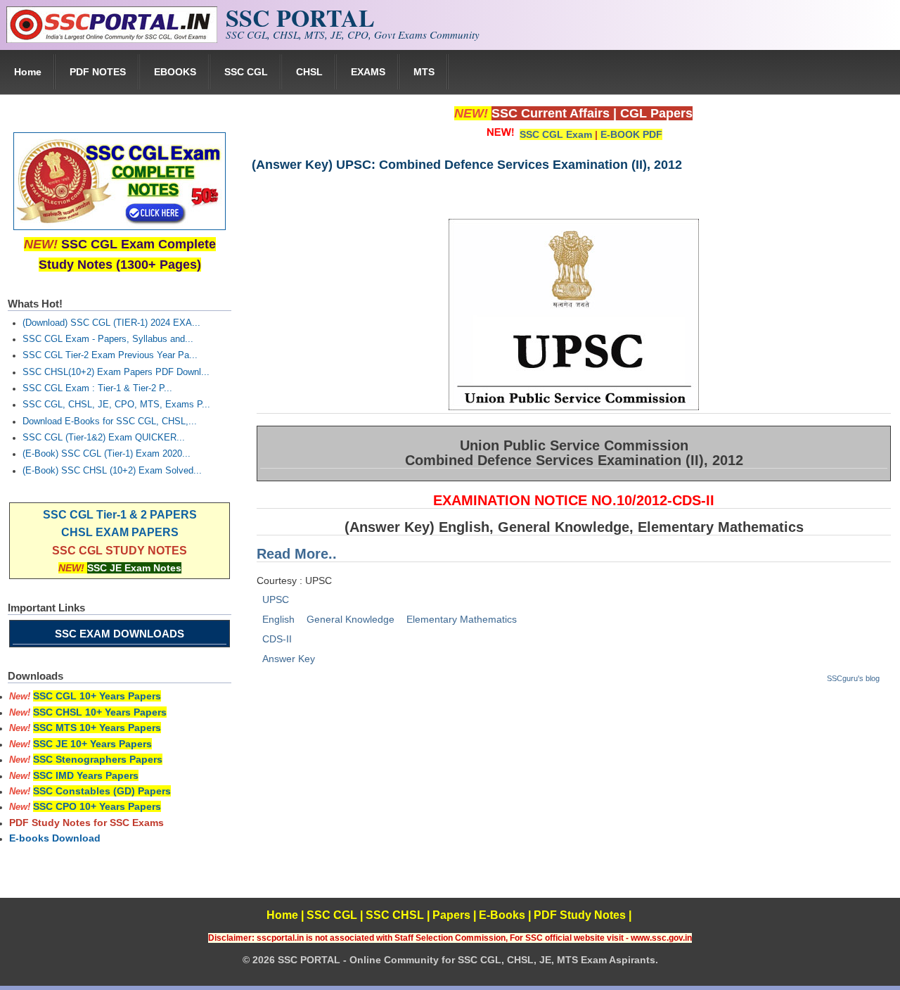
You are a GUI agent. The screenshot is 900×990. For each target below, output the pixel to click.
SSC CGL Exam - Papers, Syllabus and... (107, 339)
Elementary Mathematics (461, 619)
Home (27, 71)
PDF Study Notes (580, 915)
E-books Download (55, 838)
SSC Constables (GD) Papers (102, 791)
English (278, 619)
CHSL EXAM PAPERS (120, 532)
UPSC (275, 599)
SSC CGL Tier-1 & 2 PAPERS (120, 515)
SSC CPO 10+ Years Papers (97, 806)
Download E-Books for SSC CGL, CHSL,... (109, 421)
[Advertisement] (573, 799)
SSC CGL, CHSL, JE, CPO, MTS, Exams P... (116, 405)
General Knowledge (350, 619)
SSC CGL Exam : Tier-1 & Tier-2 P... (97, 388)
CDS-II (277, 639)
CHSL (309, 71)
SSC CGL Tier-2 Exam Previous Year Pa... (110, 355)
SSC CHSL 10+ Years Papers (100, 712)
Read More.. (297, 553)
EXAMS (368, 71)
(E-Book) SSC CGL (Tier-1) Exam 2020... (106, 454)
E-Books (502, 915)
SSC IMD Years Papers (86, 775)
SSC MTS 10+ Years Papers (97, 727)
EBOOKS (175, 71)
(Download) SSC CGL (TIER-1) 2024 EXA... (111, 323)
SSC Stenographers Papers (97, 759)
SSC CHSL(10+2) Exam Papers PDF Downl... (116, 372)
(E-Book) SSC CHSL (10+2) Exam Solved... (112, 471)
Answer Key (288, 658)
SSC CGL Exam (556, 134)
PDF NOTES (98, 71)
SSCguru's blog (853, 678)
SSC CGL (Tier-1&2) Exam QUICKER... (103, 438)
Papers (451, 915)
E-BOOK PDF (631, 134)
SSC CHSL (395, 915)
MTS (424, 71)
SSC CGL (246, 71)
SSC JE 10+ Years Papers (92, 743)
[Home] (111, 39)
